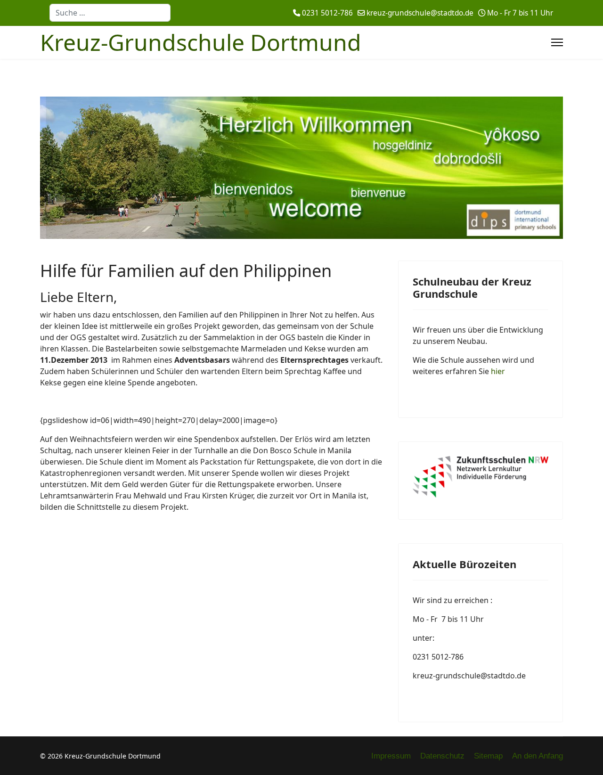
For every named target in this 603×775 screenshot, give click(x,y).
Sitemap (488, 756)
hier (498, 371)
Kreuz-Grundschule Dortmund (200, 42)
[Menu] (557, 42)
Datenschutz (442, 756)
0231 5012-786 (327, 13)
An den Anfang (537, 756)
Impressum (391, 756)
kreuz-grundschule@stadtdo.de (420, 13)
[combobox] (110, 13)
